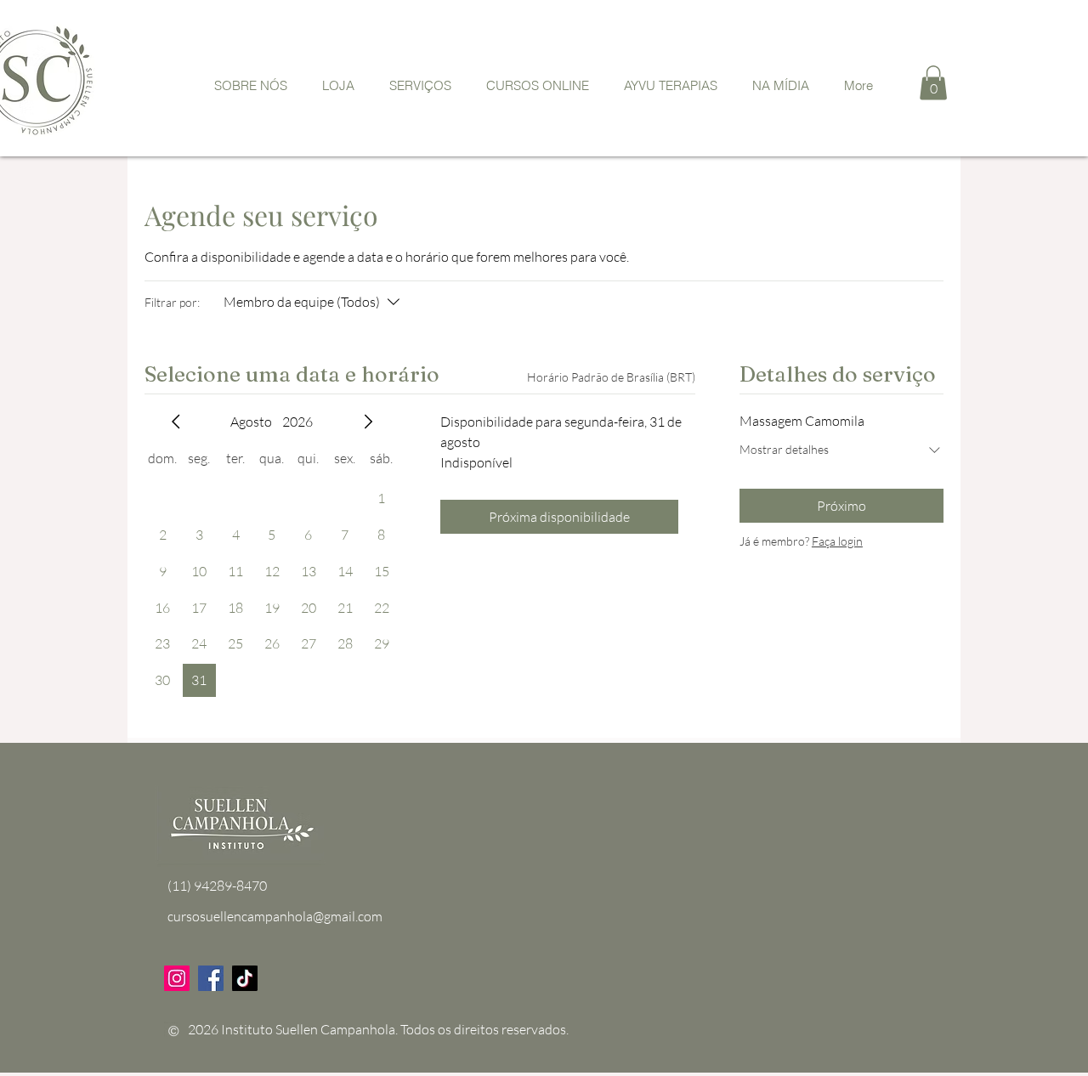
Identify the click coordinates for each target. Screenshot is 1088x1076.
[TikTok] (245, 978)
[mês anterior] (176, 421)
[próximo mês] (368, 421)
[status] (611, 377)
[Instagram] (177, 978)
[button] (933, 82)
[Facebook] (211, 978)
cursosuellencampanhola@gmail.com (274, 916)
